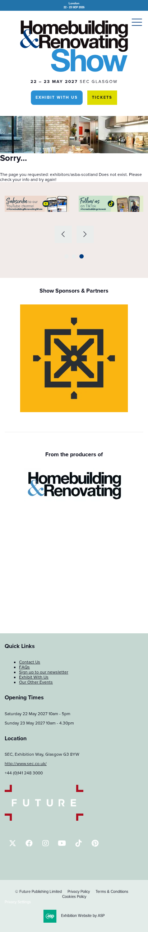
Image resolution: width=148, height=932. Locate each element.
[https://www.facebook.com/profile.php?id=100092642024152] (29, 843)
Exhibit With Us (57, 97)
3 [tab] (81, 256)
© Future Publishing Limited (38, 891)
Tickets (102, 97)
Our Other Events (36, 682)
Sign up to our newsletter (43, 672)
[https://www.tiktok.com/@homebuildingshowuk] (78, 843)
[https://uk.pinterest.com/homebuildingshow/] (95, 843)
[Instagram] (45, 843)
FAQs (24, 667)
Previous (63, 234)
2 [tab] (74, 256)
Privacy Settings (18, 902)
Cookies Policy (74, 896)
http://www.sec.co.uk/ (26, 763)
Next (85, 234)
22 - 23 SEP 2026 (74, 5)
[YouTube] (62, 843)
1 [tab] (66, 256)
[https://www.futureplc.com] (44, 819)
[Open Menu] (136, 21)
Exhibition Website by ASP (83, 915)
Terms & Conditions (112, 891)
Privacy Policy (79, 891)
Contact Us (29, 662)
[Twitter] (12, 843)
